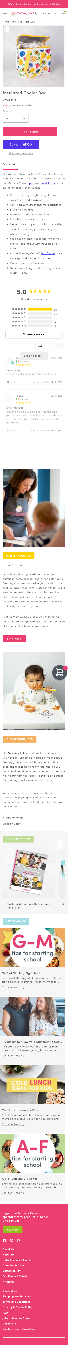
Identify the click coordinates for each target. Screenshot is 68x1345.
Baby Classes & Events (17, 1260)
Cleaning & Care (13, 1265)
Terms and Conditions (16, 1302)
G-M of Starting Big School (21, 973)
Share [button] (13, 381)
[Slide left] (56, 844)
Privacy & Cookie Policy (18, 1307)
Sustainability (11, 1271)
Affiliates (9, 1282)
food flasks (48, 183)
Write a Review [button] (35, 334)
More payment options (21, 153)
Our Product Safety (15, 1276)
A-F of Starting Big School (20, 1179)
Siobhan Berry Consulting (19, 1329)
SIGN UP (12, 1230)
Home (6, 21)
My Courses (49, 13)
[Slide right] (60, 844)
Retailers (9, 1254)
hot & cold (48, 253)
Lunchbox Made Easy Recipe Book (28, 903)
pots (31, 183)
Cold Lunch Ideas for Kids (20, 1110)
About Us (8, 1249)
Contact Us (10, 1291)
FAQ (5, 1313)
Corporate (9, 1323)
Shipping (7, 105)
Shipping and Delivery (17, 1296)
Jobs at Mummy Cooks (16, 1318)
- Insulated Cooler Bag (22, 21)
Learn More (14, 638)
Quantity (8, 111)
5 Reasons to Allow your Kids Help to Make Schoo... (32, 1042)
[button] (5, 13)
